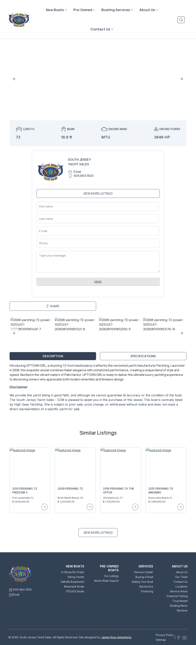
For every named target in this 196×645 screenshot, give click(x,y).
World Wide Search (106, 580)
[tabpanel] (98, 388)
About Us (147, 9)
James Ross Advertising (116, 637)
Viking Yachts (75, 577)
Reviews (182, 610)
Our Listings (111, 576)
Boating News (179, 605)
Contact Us (100, 29)
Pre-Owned (82, 9)
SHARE (54, 306)
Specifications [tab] (143, 356)
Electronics (146, 586)
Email (77, 172)
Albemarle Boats (74, 586)
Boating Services (115, 9)
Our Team (181, 577)
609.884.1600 (84, 176)
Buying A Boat (144, 577)
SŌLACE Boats (75, 591)
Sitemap (161, 639)
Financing (147, 591)
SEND (98, 282)
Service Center (143, 572)
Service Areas (179, 591)
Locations (182, 586)
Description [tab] (53, 356)
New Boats (55, 9)
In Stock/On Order (72, 572)
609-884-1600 (22, 589)
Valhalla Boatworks (72, 581)
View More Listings (98, 193)
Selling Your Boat (142, 581)
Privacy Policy (165, 635)
